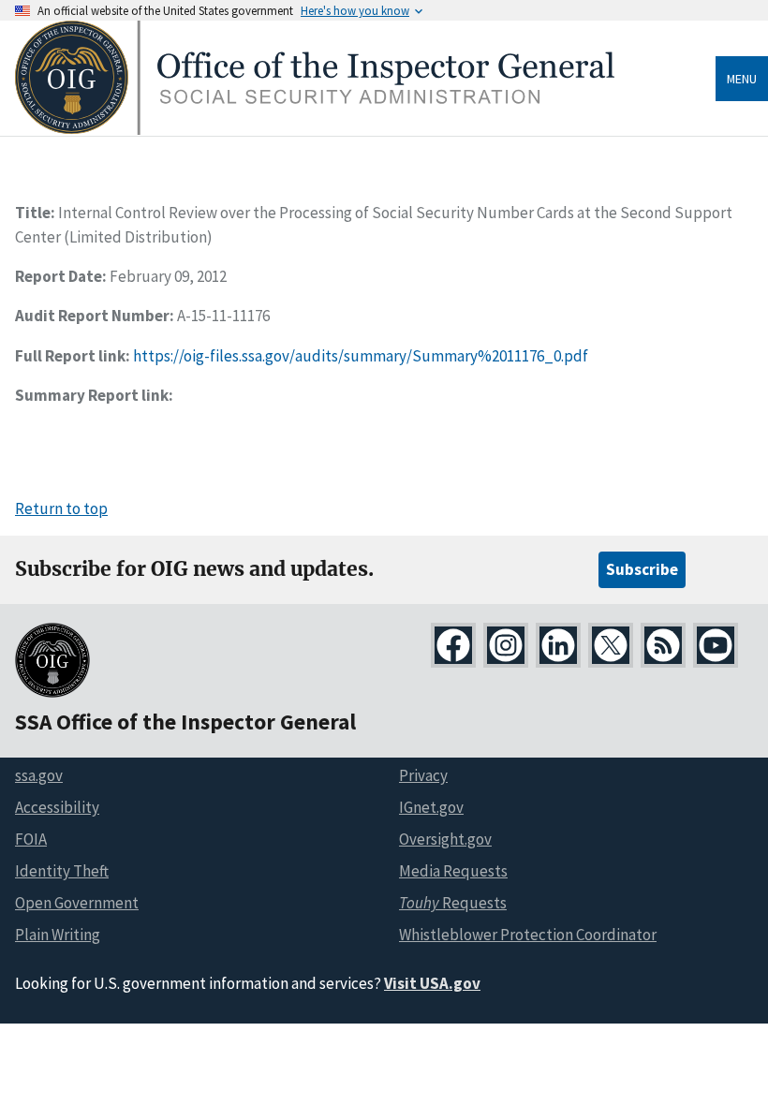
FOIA (31, 839)
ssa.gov (39, 775)
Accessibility (57, 807)
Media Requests (453, 871)
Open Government (77, 902)
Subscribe (642, 569)
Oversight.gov (445, 839)
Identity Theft (62, 871)
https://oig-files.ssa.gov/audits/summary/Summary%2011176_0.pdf (360, 356)
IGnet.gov (431, 807)
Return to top (61, 508)
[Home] (314, 130)
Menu (742, 78)
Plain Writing (57, 934)
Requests (453, 902)
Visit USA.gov (432, 983)
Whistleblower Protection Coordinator (528, 934)
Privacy (423, 775)
